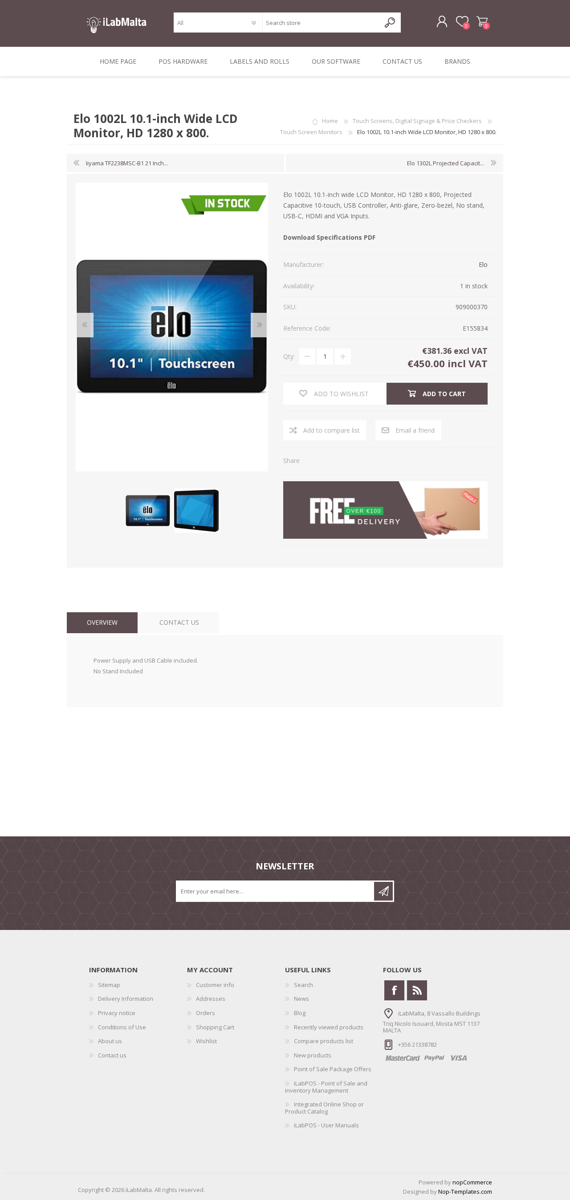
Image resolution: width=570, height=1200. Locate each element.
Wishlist (206, 1041)
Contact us (112, 1055)
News (301, 999)
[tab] (102, 622)
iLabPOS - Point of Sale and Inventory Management (326, 1086)
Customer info (215, 985)
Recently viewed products (328, 1027)
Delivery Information (125, 999)
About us (110, 1041)
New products (312, 1055)
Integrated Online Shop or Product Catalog (324, 1107)
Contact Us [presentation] (179, 622)
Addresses (210, 999)
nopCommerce (472, 1182)
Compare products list (323, 1041)
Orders (205, 1013)
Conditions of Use (122, 1027)
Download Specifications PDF (329, 237)
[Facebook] (394, 990)
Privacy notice (116, 1013)
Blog (299, 1013)
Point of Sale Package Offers (332, 1069)
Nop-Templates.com (465, 1192)
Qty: (289, 356)
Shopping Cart (482, 22)
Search (303, 985)
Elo (483, 264)
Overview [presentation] (102, 622)
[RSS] (417, 990)
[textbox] (321, 22)
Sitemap (109, 985)
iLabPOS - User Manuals (326, 1125)
